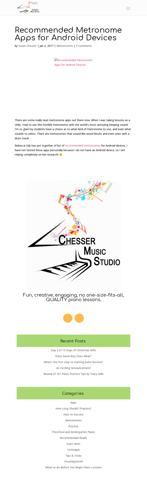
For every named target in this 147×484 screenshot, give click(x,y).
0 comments (84, 46)
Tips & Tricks (73, 455)
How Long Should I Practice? (73, 408)
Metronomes (64, 46)
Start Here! (73, 444)
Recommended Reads (73, 438)
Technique (73, 450)
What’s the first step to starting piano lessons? (73, 362)
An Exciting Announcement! (73, 368)
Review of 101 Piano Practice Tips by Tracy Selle (73, 374)
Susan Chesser (27, 46)
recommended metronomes (82, 145)
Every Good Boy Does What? (73, 356)
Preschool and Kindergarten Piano (73, 432)
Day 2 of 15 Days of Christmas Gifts (73, 350)
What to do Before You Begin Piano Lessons (73, 467)
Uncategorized (73, 461)
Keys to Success (73, 414)
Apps (73, 402)
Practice (73, 426)
